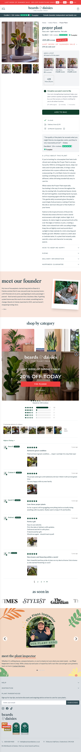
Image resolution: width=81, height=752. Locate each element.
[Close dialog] (76, 354)
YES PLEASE (40, 384)
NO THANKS (40, 390)
